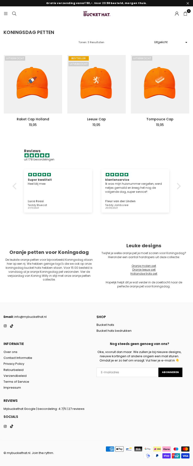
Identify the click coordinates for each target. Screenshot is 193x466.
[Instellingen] (177, 13)
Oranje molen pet (144, 266)
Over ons (10, 352)
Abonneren (170, 372)
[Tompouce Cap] (160, 84)
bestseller (78, 58)
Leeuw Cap (96, 119)
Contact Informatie (18, 358)
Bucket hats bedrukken (114, 330)
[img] (99, 156)
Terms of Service (16, 381)
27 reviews (76, 409)
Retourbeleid (14, 370)
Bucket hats (105, 325)
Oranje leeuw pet (144, 270)
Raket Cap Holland (33, 119)
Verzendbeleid (15, 376)
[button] (185, 13)
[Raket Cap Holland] (33, 84)
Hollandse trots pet (143, 274)
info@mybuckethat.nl (30, 317)
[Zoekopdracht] (14, 13)
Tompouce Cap (159, 119)
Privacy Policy (14, 363)
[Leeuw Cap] (96, 84)
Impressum (12, 387)
